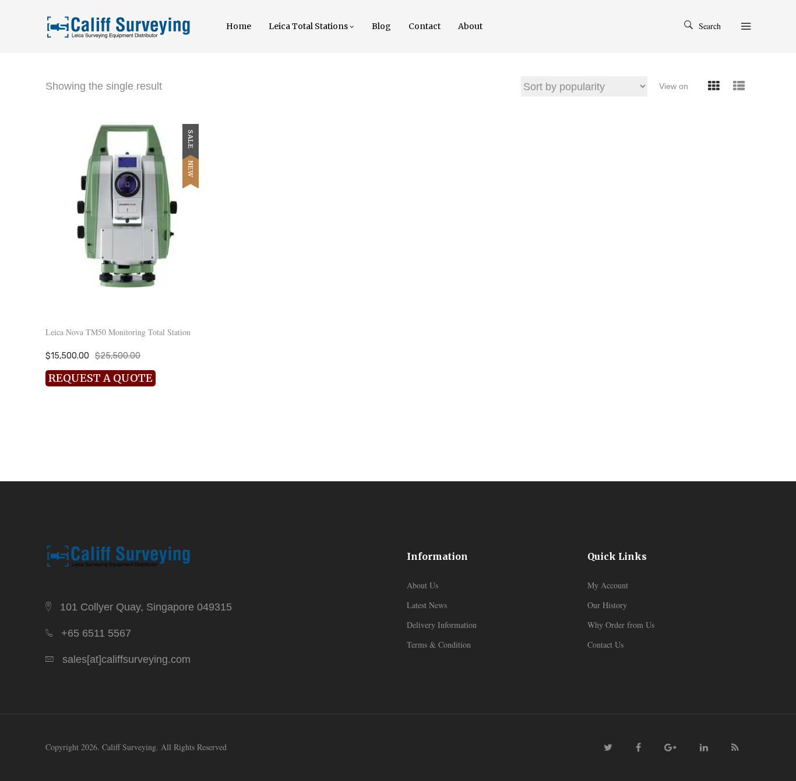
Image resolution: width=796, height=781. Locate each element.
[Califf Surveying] (127, 26)
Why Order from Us (620, 624)
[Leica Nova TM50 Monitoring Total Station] (127, 206)
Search (710, 25)
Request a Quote (100, 378)
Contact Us (605, 644)
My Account (607, 585)
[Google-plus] (670, 747)
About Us (422, 585)
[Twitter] (608, 747)
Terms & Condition (439, 644)
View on (673, 86)
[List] (738, 86)
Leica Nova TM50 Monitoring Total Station (118, 332)
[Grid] (713, 86)
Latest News (427, 604)
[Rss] (735, 747)
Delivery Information (442, 624)
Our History (607, 604)
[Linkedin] (704, 747)
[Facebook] (638, 747)
